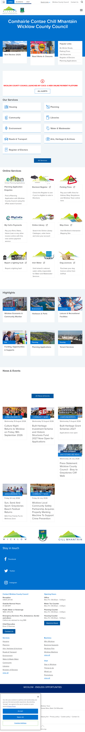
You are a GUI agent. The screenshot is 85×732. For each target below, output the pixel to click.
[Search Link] (81, 2)
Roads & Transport (10, 652)
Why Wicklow (49, 641)
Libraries (6, 666)
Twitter (12, 571)
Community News (40, 417)
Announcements (12, 417)
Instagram (13, 583)
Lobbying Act (43, 717)
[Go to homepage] (70, 535)
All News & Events (43, 396)
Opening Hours (52, 623)
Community (7, 663)
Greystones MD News (69, 454)
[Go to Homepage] (15, 535)
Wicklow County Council (60, 2)
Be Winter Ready (66, 48)
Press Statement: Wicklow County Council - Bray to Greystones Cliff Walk (69, 469)
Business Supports (51, 645)
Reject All (20, 717)
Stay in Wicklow (50, 664)
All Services (42, 160)
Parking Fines (65, 51)
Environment (8, 656)
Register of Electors (67, 57)
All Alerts (42, 91)
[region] (20, 711)
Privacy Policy (11, 706)
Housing (6, 641)
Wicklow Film (49, 648)
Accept (20, 711)
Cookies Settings (20, 723)
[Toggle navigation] (81, 10)
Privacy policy (54, 717)
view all (6, 673)
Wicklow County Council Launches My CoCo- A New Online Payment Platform (41, 86)
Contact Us (74, 2)
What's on (48, 671)
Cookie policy (65, 717)
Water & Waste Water (11, 659)
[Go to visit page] (42, 535)
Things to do (49, 668)
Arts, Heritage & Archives (12, 648)
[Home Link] (4, 2)
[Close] (38, 696)
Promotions (48, 675)
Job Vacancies (65, 54)
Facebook (12, 559)
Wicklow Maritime (51, 652)
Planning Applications (68, 61)
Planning (6, 645)
